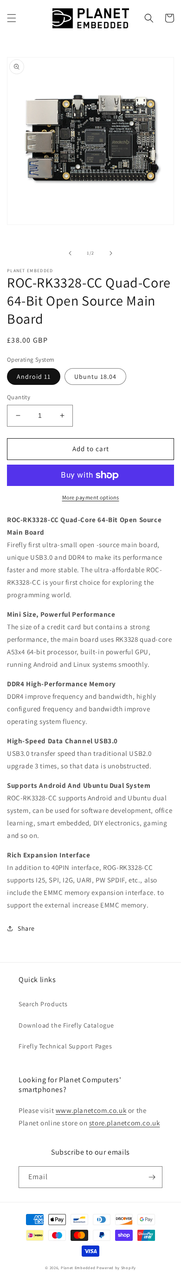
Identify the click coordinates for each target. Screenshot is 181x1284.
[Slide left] (70, 253)
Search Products (43, 1004)
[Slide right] (111, 253)
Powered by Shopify (116, 1267)
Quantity (18, 397)
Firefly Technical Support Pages (65, 1046)
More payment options (90, 497)
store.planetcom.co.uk (124, 1122)
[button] (11, 18)
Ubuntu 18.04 (95, 376)
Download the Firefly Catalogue (66, 1025)
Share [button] (26, 928)
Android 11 (34, 376)
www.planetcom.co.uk (91, 1110)
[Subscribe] (152, 1177)
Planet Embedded (78, 1267)
